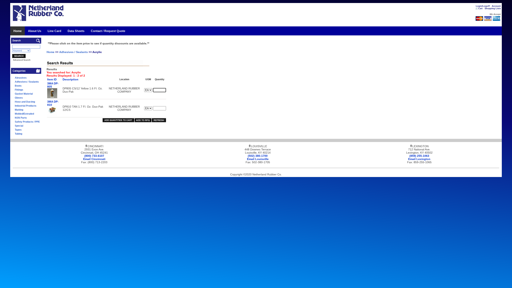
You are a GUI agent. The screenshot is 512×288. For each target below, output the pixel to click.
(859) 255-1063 (419, 155)
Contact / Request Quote (108, 31)
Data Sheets (76, 31)
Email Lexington (419, 159)
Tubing (18, 133)
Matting (19, 109)
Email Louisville (258, 159)
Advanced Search (21, 60)
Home (17, 31)
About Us (34, 31)
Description (70, 79)
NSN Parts (21, 117)
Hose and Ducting (25, 101)
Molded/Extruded (24, 113)
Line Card (54, 31)
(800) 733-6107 (94, 155)
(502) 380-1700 (258, 155)
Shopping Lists (493, 8)
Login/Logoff (483, 6)
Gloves (19, 97)
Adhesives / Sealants (27, 81)
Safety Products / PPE (27, 121)
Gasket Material (24, 93)
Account (496, 6)
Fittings (19, 89)
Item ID (52, 79)
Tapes (18, 129)
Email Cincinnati (94, 159)
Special (19, 125)
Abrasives (21, 77)
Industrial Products (25, 105)
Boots (18, 85)
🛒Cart (479, 8)
